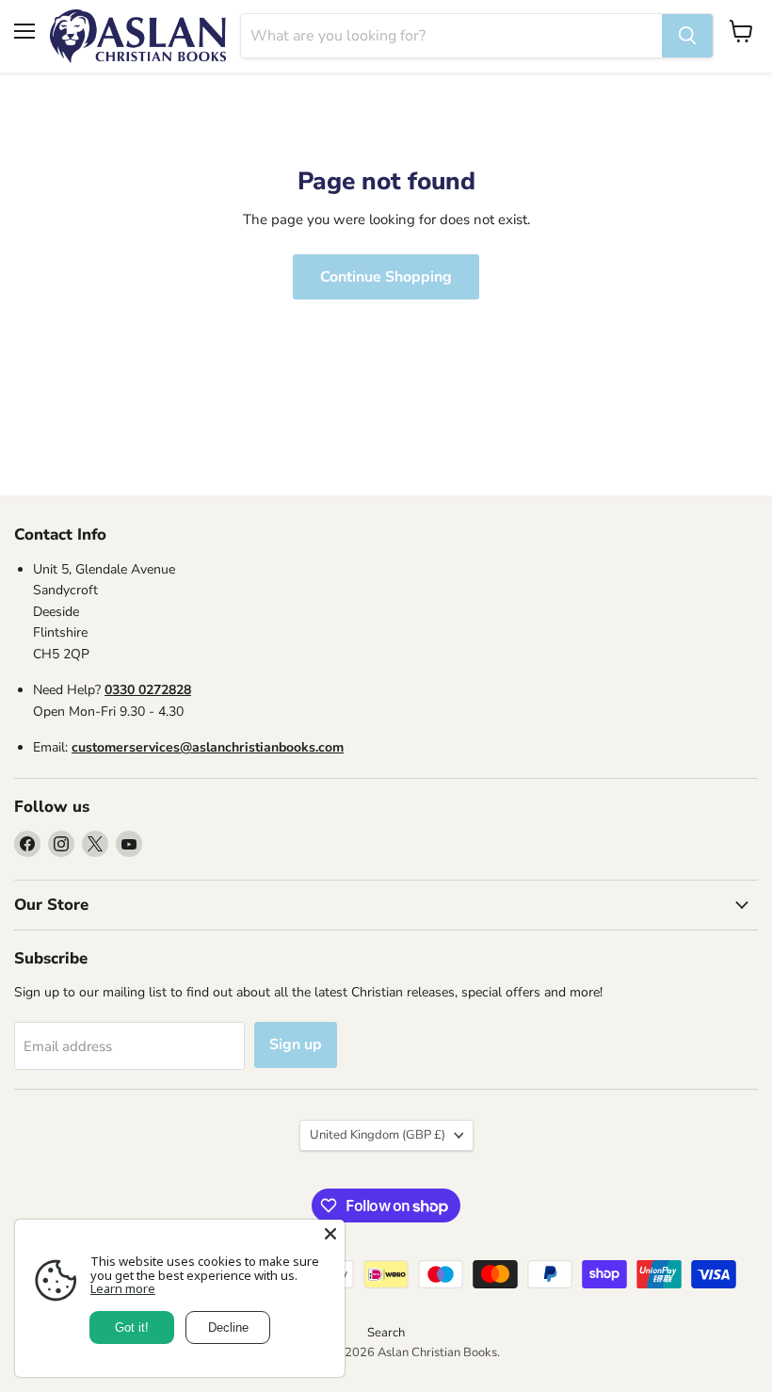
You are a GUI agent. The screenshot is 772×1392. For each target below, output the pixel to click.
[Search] (687, 35)
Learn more (122, 1288)
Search (386, 1332)
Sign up (295, 1044)
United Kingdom (377, 1134)
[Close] (330, 1233)
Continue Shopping (386, 277)
